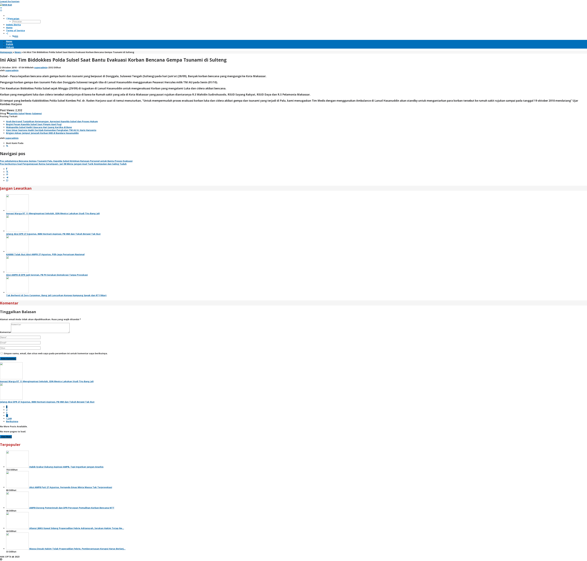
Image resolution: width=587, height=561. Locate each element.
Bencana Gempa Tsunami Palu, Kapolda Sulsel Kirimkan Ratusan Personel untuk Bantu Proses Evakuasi (66, 161)
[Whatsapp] (7, 180)
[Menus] (1, 7)
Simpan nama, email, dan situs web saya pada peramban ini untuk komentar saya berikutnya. (56, 353)
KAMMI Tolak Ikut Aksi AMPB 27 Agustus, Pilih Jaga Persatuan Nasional (45, 254)
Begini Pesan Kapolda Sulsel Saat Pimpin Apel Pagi (34, 124)
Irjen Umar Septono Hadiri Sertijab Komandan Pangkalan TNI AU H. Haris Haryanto (51, 130)
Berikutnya (12, 421)
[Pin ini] (7, 174)
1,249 (9, 418)
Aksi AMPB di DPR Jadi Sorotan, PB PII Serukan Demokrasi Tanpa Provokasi (47, 274)
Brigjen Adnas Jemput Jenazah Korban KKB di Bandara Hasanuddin (42, 133)
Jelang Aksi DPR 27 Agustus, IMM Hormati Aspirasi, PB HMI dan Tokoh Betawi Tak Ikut (53, 233)
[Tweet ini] (7, 171)
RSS (16, 36)
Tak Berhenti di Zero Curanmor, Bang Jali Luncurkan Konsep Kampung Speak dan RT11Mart (56, 295)
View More (6, 437)
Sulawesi (37, 113)
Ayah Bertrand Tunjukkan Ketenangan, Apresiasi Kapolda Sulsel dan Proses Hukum (52, 121)
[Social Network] (7, 33)
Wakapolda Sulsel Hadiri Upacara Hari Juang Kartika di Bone (39, 127)
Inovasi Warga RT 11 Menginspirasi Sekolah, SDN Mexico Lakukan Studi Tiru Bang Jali (53, 213)
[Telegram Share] (7, 177)
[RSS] (7, 146)
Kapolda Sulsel (17, 113)
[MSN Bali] (6, 4)
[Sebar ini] (6, 168)
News (28, 113)
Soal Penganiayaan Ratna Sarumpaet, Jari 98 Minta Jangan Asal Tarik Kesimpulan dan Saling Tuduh (63, 163)
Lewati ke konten (9, 1)
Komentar (5, 332)
